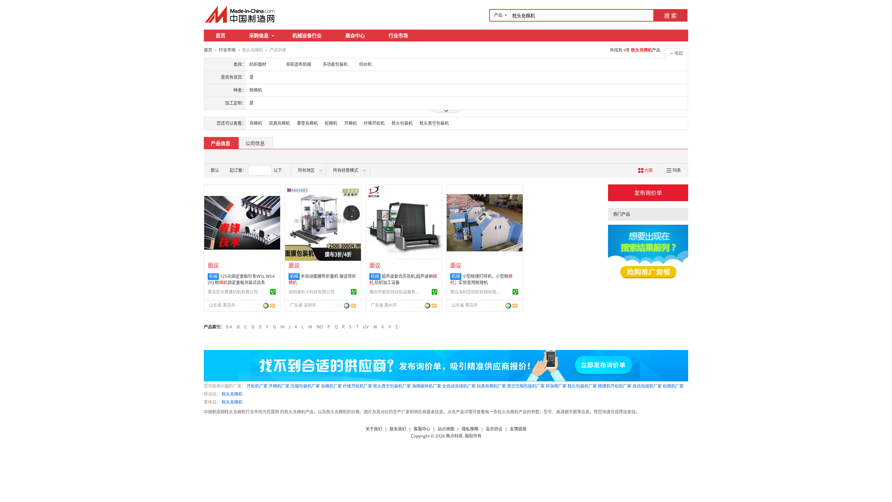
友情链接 (518, 429)
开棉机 (350, 123)
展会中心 (355, 35)
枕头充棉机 (232, 394)
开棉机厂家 (279, 386)
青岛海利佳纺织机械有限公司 (476, 292)
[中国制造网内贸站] (240, 14)
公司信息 (255, 143)
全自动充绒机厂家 (459, 386)
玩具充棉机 (279, 123)
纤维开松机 (374, 123)
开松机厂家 (257, 386)
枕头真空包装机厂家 (392, 386)
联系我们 (398, 429)
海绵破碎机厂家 (426, 386)
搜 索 (670, 16)
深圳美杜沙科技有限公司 (311, 292)
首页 (220, 35)
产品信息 (220, 143)
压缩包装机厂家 (305, 386)
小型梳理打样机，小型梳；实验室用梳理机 (481, 279)
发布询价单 (648, 193)
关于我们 (374, 429)
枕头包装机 (402, 123)
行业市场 (398, 35)
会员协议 (494, 429)
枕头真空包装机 (434, 123)
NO (320, 327)
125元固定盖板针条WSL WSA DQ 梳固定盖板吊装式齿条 (241, 279)
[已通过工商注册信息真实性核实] (273, 292)
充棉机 (255, 123)
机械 (213, 276)
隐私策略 (470, 429)
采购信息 (259, 35)
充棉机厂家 (331, 386)
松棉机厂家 (673, 386)
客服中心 (422, 429)
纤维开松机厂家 (357, 386)
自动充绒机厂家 (647, 386)
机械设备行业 (307, 35)
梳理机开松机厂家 (614, 386)
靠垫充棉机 (307, 123)
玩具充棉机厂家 (491, 386)
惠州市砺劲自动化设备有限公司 (395, 292)
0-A (229, 327)
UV (366, 327)
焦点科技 (454, 436)
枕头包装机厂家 (582, 386)
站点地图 (446, 429)
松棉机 (331, 123)
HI (282, 327)
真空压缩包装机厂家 (526, 386)
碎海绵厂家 (556, 386)
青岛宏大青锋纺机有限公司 (233, 292)
